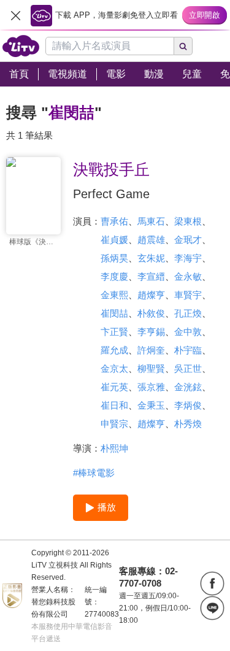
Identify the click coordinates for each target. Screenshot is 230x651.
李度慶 (114, 276)
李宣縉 (151, 276)
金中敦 (188, 331)
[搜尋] (183, 46)
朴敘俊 (151, 313)
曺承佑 (114, 221)
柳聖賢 (151, 368)
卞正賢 (114, 331)
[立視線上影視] (20, 46)
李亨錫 (151, 331)
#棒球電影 (94, 473)
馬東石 (151, 221)
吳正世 (188, 368)
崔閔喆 (114, 313)
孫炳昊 (114, 258)
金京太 (114, 368)
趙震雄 (151, 239)
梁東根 (188, 221)
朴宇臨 (188, 350)
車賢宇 (188, 295)
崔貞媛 (114, 239)
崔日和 (114, 405)
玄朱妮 (151, 258)
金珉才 (188, 239)
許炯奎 (151, 350)
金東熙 (114, 295)
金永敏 (188, 276)
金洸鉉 (188, 387)
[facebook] (212, 583)
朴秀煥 (188, 423)
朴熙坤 (114, 448)
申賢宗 (114, 423)
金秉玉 (151, 405)
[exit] (15, 15)
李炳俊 (188, 405)
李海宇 (188, 258)
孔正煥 (188, 313)
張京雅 (151, 387)
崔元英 (114, 387)
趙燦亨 (151, 295)
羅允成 (114, 350)
